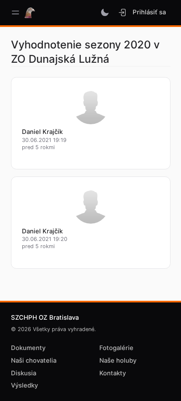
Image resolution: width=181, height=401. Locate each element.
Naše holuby (117, 360)
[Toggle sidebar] (15, 13)
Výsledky (24, 385)
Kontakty (112, 373)
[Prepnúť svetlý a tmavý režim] (105, 13)
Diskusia (23, 373)
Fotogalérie (116, 348)
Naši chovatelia (33, 360)
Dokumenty (28, 348)
